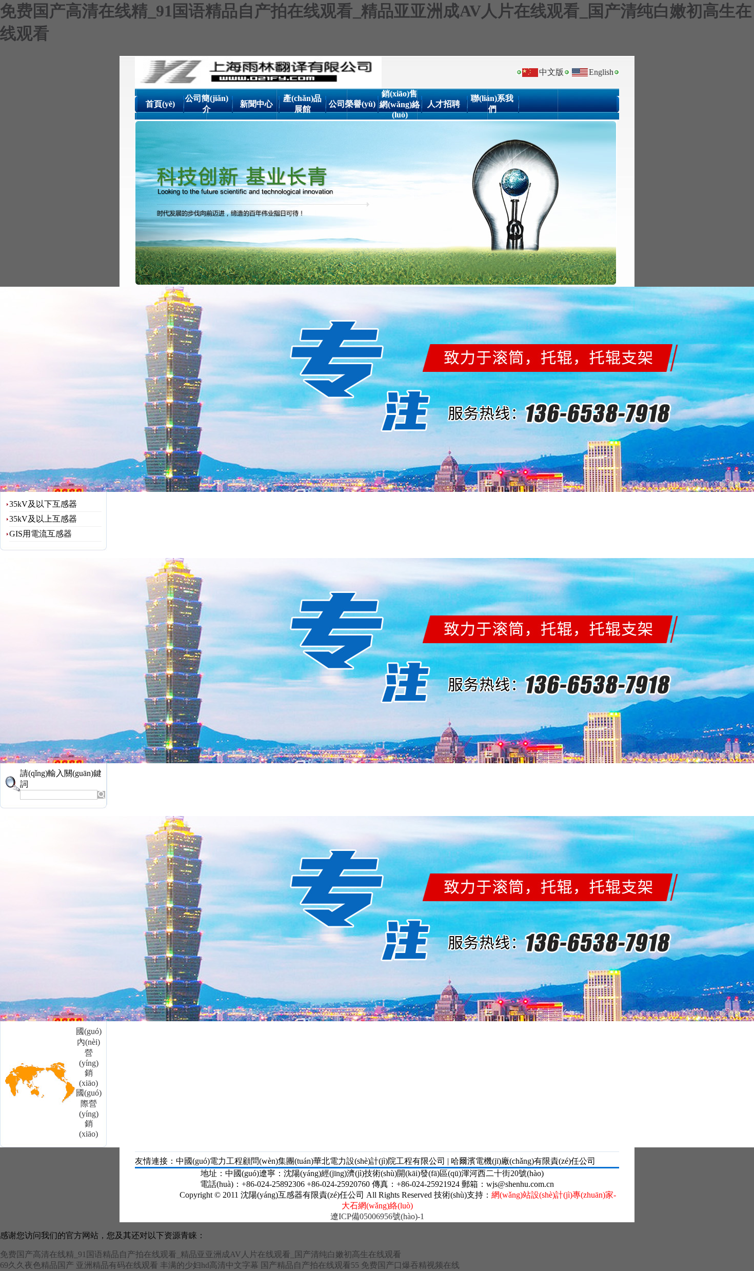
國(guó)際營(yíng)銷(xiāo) (89, 1113)
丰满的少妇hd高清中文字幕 (209, 1265)
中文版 (551, 72)
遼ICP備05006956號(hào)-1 (377, 1216)
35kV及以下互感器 (43, 504)
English (601, 72)
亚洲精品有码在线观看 (117, 1265)
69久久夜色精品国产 (37, 1265)
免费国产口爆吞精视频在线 (410, 1265)
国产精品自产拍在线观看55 (310, 1265)
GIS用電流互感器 (40, 533)
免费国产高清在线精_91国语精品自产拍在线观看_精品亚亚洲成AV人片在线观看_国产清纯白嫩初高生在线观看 (200, 1254)
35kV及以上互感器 (43, 518)
